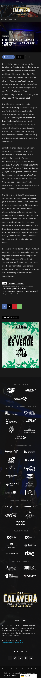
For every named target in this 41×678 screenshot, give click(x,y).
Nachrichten (12, 19)
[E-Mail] (20, 658)
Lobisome (20, 291)
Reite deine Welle (15, 294)
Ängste (5, 294)
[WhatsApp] (19, 306)
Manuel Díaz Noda (31, 291)
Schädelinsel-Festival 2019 (11, 286)
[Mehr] (27, 57)
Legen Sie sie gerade (19, 288)
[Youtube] (31, 658)
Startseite (4, 19)
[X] (9, 306)
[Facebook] (4, 306)
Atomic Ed (12, 283)
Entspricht (20, 283)
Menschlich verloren (27, 286)
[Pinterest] (14, 306)
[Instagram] (15, 658)
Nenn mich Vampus (9, 291)
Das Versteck (7, 288)
